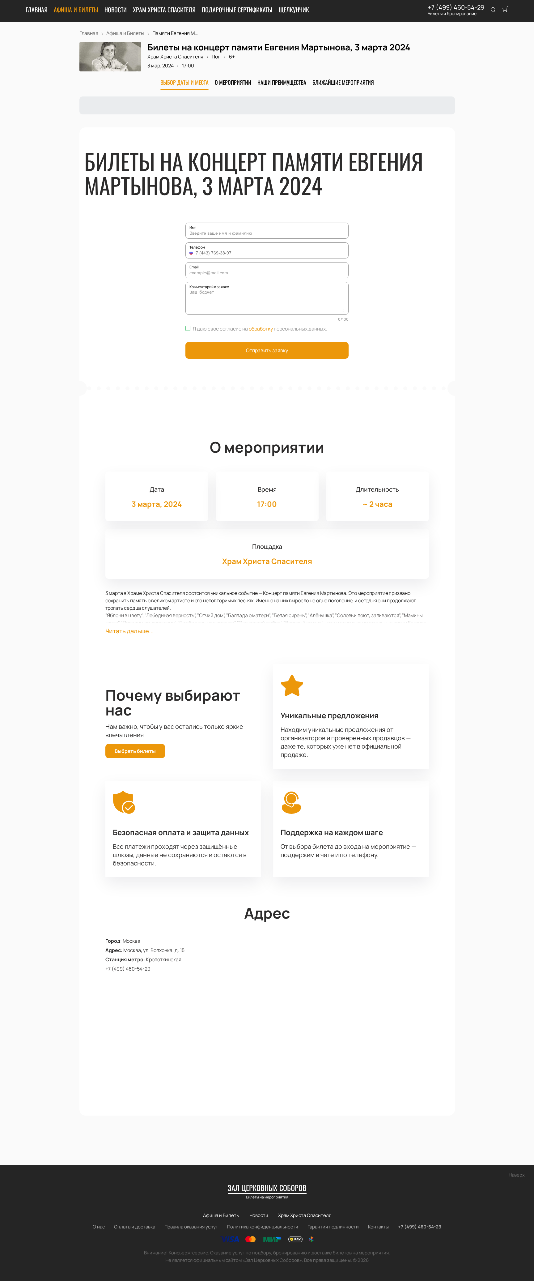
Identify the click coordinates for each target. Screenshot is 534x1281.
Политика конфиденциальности (262, 1226)
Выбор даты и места (184, 82)
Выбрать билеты (135, 751)
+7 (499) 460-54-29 (456, 7)
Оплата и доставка (134, 1226)
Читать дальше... (129, 631)
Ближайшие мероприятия (343, 82)
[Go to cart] (505, 10)
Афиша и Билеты (76, 9)
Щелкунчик (294, 9)
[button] (191, 252)
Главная (37, 9)
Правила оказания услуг (191, 1226)
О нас (99, 1226)
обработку (261, 328)
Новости (115, 9)
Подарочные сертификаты (237, 9)
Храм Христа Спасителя (164, 9)
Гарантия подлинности (333, 1226)
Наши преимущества (281, 82)
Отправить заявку (267, 350)
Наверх (517, 1175)
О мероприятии (233, 82)
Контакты (378, 1226)
